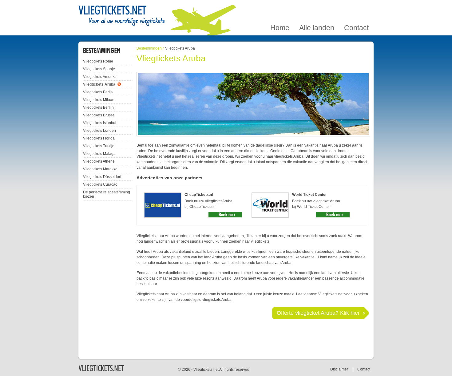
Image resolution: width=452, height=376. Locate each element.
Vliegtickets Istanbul (99, 123)
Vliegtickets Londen (99, 130)
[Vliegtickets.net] (121, 16)
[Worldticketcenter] (333, 214)
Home (279, 7)
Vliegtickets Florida (99, 138)
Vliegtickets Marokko (100, 169)
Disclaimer (339, 369)
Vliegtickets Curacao (100, 184)
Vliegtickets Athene (99, 161)
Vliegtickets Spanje (99, 69)
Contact (356, 7)
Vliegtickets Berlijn (98, 107)
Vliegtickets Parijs (98, 92)
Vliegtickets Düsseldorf (102, 177)
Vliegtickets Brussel (99, 115)
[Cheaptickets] (225, 214)
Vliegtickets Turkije (98, 146)
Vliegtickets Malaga (99, 154)
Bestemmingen (149, 48)
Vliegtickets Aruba (99, 84)
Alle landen (316, 7)
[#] (101, 370)
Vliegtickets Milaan (98, 100)
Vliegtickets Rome (98, 61)
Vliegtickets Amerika (100, 77)
